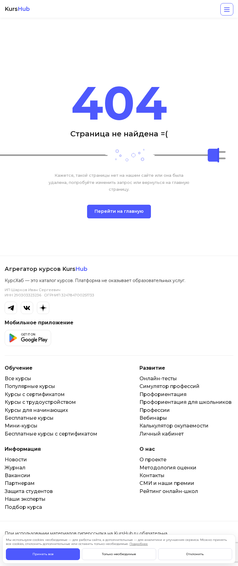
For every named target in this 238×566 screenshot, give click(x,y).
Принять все (43, 554)
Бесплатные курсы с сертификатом (51, 434)
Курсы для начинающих (36, 410)
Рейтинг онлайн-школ (168, 491)
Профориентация (163, 394)
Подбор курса (23, 507)
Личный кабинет (161, 434)
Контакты (152, 475)
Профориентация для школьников (185, 402)
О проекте (152, 460)
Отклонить (195, 554)
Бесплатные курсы (29, 418)
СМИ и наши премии (166, 483)
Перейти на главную (119, 211)
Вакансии (17, 475)
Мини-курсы (21, 426)
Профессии (154, 410)
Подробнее (139, 544)
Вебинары (153, 418)
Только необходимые (119, 554)
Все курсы (18, 378)
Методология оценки (167, 468)
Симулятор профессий (169, 386)
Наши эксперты (25, 499)
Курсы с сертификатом (35, 394)
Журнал (15, 468)
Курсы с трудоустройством (40, 402)
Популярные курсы (30, 386)
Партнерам (20, 483)
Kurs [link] (17, 9)
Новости (16, 460)
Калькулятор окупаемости (174, 426)
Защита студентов (29, 491)
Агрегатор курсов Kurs (46, 269)
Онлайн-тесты (158, 378)
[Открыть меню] (226, 9)
